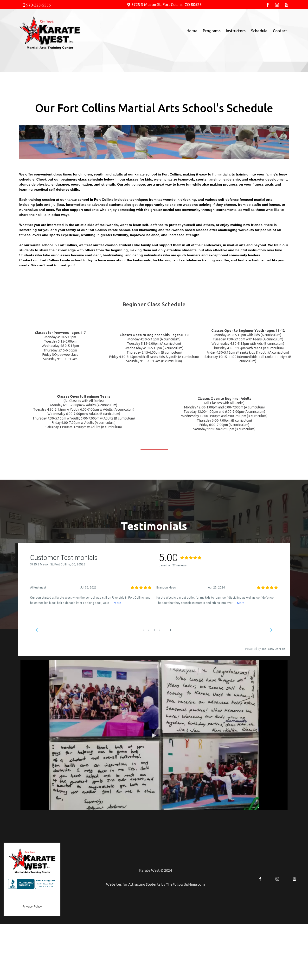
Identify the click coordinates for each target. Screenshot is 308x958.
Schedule (259, 30)
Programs (212, 30)
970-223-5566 (38, 5)
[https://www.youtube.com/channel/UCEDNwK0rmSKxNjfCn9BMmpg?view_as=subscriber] (286, 4)
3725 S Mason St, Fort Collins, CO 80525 (166, 4)
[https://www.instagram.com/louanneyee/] (277, 4)
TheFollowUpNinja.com (185, 884)
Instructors (236, 30)
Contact (280, 30)
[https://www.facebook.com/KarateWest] (267, 4)
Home (192, 30)
